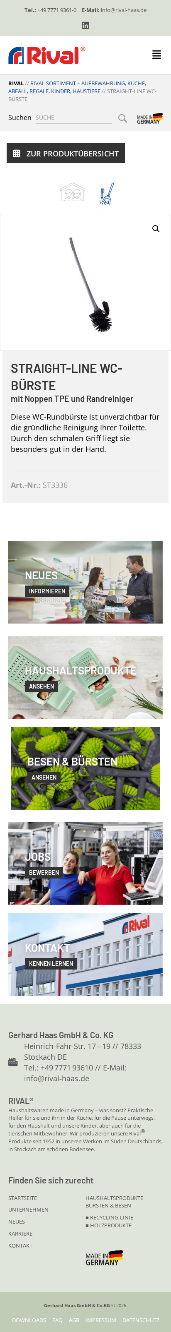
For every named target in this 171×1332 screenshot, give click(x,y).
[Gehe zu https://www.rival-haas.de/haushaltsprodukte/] (73, 191)
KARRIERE (20, 1233)
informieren (47, 591)
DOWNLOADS (29, 1320)
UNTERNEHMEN (28, 1209)
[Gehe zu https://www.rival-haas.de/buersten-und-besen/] (107, 194)
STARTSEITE (22, 1198)
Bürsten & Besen (108, 1205)
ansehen (41, 686)
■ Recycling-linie (109, 1217)
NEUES (16, 1221)
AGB (74, 1320)
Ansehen (44, 777)
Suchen (20, 117)
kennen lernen (51, 963)
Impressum (101, 1320)
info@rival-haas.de (124, 10)
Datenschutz (140, 1320)
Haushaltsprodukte (114, 1198)
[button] (85, 26)
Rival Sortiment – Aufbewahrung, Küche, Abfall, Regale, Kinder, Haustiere (77, 87)
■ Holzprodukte (109, 1225)
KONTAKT (20, 1245)
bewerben (44, 872)
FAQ (57, 1320)
